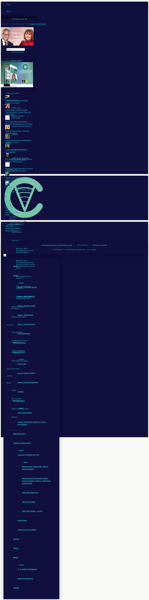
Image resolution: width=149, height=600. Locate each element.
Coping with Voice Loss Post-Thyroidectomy (15, 150)
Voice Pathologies (11, 230)
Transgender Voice (12, 210)
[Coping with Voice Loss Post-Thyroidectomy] (7, 147)
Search (3, 49)
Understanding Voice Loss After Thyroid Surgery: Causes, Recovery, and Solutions (18, 112)
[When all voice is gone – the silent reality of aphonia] (7, 128)
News (7, 205)
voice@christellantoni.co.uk (10, 61)
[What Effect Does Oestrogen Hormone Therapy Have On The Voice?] (7, 166)
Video (7, 214)
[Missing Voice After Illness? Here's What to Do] (7, 175)
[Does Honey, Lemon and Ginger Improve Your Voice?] (7, 98)
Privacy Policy (100, 245)
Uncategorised (10, 212)
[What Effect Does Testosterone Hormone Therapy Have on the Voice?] (7, 119)
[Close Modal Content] (4, 255)
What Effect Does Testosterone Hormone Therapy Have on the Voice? (19, 122)
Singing (7, 207)
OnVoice (13, 219)
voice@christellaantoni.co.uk (57, 245)
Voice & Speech (15, 223)
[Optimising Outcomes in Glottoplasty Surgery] (7, 138)
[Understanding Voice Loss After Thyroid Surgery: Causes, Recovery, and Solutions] (7, 107)
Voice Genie (9, 226)
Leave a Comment (38, 23)
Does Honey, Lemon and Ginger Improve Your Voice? (16, 101)
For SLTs (8, 203)
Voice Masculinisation (13, 228)
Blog (6, 201)
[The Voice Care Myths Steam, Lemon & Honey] (7, 156)
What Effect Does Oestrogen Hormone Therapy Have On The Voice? (19, 169)
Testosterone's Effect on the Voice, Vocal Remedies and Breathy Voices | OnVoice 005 (18, 189)
